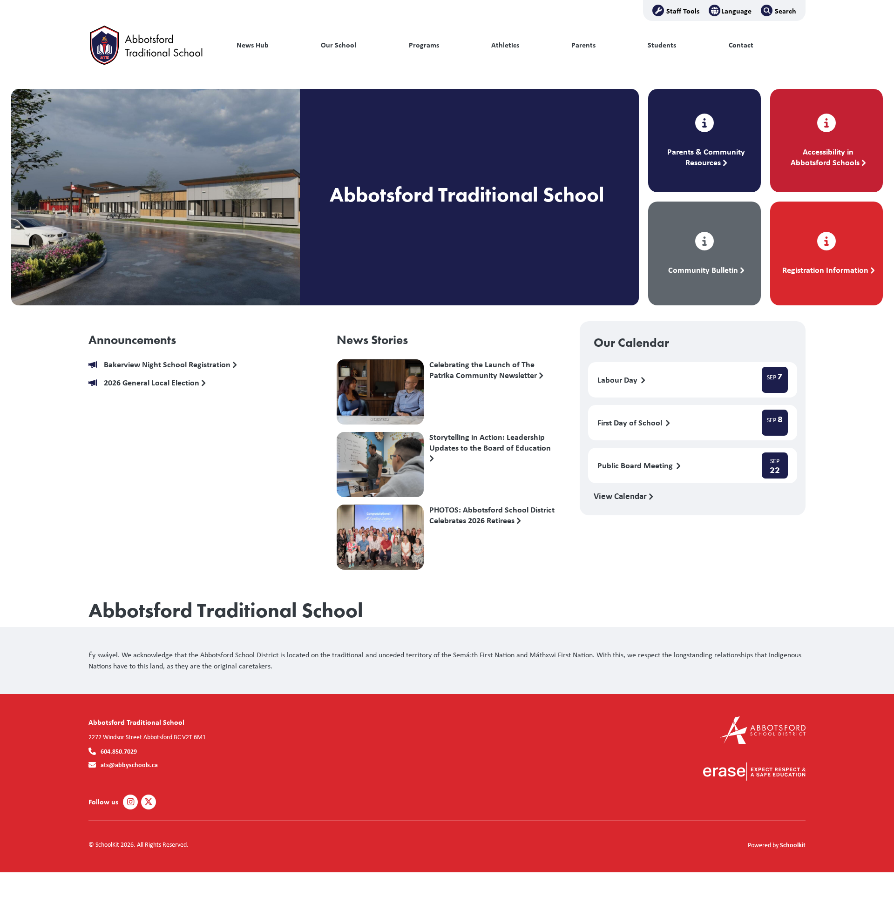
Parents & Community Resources (706, 157)
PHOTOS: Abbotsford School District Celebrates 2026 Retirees (492, 515)
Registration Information (825, 270)
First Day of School (630, 423)
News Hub (253, 44)
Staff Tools (682, 11)
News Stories (372, 340)
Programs (424, 44)
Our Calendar (631, 343)
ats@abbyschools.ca (129, 764)
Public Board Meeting (636, 465)
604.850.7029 (119, 751)
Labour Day (618, 380)
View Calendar (621, 496)
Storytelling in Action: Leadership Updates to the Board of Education (490, 442)
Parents (583, 44)
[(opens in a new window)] (762, 729)
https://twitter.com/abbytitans (148, 802)
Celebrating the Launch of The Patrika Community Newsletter (484, 370)
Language (736, 11)
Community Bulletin (703, 270)
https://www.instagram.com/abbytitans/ (130, 802)
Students (662, 44)
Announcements (132, 340)
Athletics (505, 44)
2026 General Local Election (152, 383)
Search (785, 11)
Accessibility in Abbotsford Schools (825, 157)
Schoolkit (793, 844)
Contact (741, 44)
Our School (338, 44)
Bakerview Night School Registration (168, 364)
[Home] (151, 45)
